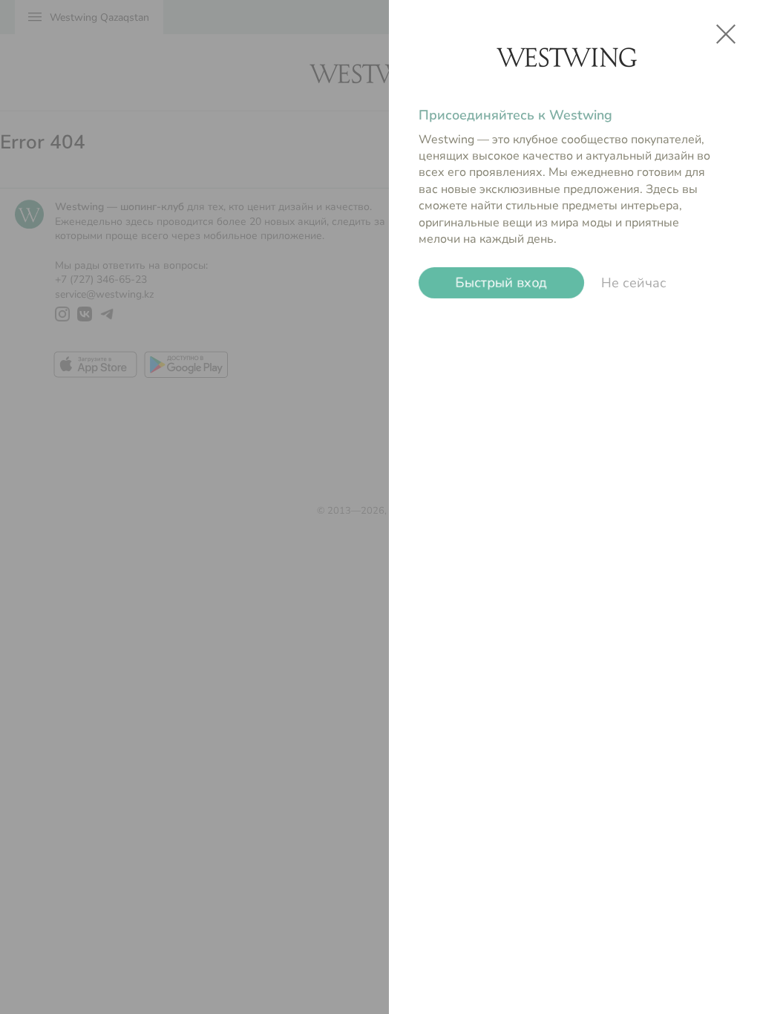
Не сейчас (633, 283)
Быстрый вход (501, 283)
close (726, 34)
